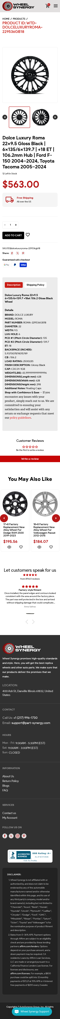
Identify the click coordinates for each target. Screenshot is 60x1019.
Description (13, 284)
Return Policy (10, 781)
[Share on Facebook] (12, 253)
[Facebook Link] (4, 836)
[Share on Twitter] (18, 253)
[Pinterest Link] (24, 836)
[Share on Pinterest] (23, 253)
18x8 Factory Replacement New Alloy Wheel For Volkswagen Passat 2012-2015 (44, 530)
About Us (8, 776)
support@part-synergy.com (31, 723)
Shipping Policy (35, 284)
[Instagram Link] (17, 836)
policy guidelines (20, 417)
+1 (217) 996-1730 (25, 718)
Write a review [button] (30, 458)
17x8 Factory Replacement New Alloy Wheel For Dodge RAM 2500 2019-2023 (13, 530)
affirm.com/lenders (29, 946)
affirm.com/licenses (20, 973)
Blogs (5, 785)
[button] (27, 621)
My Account (9, 818)
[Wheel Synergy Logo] (21, 649)
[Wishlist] (21, 547)
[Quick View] (9, 547)
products (19, 18)
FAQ (5, 790)
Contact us (9, 813)
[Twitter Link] (11, 836)
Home (5, 18)
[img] (30, 575)
